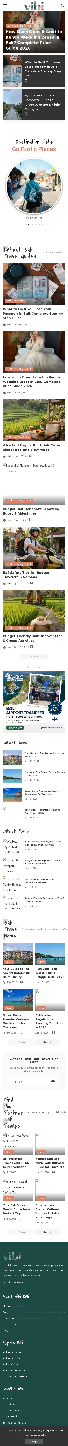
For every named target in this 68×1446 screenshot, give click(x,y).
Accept (34, 1441)
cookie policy (40, 1434)
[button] (2, 187)
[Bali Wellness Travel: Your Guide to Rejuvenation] (18, 1144)
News (8, 962)
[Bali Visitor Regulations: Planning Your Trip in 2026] (12, 814)
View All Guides (54, 253)
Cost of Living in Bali (19, 26)
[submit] (52, 1081)
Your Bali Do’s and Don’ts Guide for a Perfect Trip (16, 1209)
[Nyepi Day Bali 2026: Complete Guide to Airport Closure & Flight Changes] (12, 104)
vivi (9, 324)
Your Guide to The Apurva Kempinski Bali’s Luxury (16, 973)
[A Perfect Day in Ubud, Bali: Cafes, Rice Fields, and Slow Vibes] (34, 420)
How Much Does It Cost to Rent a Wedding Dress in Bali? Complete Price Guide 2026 (31, 381)
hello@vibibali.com (13, 1281)
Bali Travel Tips (15, 300)
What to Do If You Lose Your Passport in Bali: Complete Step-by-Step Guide (33, 313)
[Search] (63, 5)
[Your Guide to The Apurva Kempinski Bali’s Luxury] (12, 757)
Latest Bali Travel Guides (20, 253)
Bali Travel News (11, 929)
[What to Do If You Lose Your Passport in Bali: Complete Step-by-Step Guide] (12, 71)
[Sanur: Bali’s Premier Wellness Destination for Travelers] (12, 795)
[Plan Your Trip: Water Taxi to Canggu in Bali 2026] (12, 776)
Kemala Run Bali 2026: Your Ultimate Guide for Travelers (50, 1163)
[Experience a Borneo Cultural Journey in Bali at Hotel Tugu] (50, 1190)
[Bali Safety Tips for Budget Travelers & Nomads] (34, 548)
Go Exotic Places (34, 149)
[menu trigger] (6, 5)
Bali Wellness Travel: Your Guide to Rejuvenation (16, 1163)
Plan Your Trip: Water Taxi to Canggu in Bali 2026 (49, 973)
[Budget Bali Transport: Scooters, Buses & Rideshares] (34, 484)
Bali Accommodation (18, 437)
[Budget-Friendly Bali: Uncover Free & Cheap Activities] (34, 611)
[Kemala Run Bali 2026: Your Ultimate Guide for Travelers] (50, 1144)
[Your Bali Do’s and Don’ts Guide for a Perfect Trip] (18, 1190)
